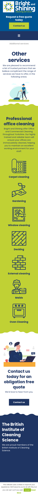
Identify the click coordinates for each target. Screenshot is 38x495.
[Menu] (18, 35)
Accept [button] (27, 490)
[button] (19, 25)
